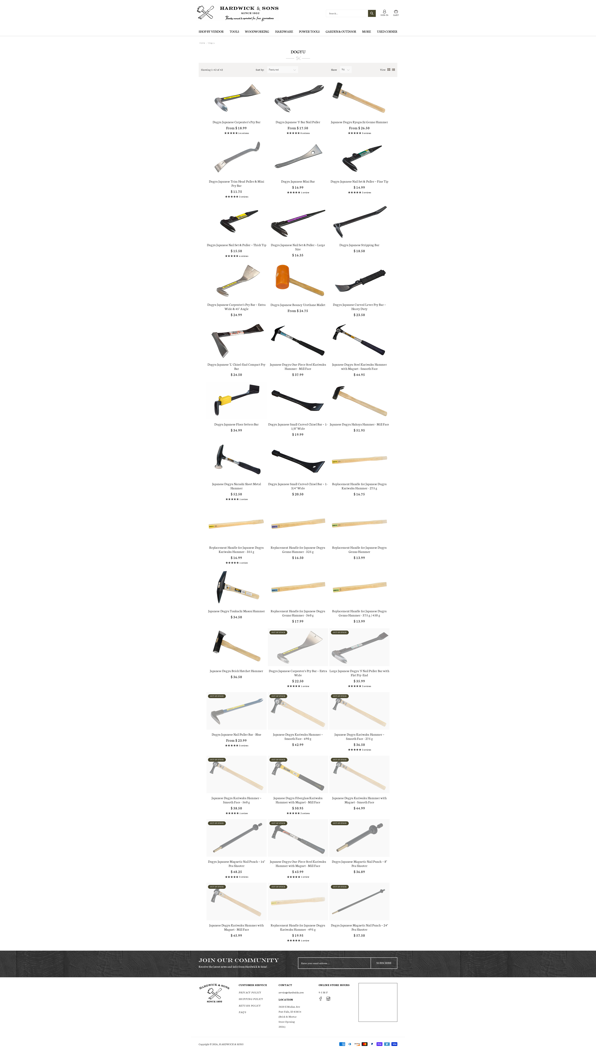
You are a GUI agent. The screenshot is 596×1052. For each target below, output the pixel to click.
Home (202, 43)
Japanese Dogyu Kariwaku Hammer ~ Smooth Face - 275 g (359, 736)
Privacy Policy (250, 992)
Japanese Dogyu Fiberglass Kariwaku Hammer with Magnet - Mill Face (298, 800)
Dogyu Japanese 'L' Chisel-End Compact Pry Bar (237, 366)
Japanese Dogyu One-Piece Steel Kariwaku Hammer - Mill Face (298, 366)
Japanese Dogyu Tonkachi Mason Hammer (236, 611)
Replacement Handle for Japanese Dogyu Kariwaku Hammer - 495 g (298, 927)
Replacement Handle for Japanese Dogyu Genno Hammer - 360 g (298, 613)
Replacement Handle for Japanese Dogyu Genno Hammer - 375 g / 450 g (359, 613)
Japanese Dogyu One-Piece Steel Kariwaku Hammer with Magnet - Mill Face (298, 863)
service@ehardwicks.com (291, 992)
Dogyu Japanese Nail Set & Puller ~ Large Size (298, 247)
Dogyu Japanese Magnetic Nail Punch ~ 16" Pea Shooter (236, 863)
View (383, 69)
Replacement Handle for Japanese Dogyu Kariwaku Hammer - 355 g (236, 549)
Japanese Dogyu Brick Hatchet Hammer (236, 671)
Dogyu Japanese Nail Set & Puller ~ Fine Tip (359, 181)
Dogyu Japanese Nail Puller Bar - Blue (236, 734)
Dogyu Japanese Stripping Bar (359, 245)
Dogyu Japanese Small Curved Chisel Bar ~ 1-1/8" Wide (298, 426)
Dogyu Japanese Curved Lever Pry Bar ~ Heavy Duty (359, 306)
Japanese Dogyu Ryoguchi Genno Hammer (359, 122)
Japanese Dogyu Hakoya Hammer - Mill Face (359, 424)
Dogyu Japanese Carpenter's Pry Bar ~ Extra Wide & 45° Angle (236, 306)
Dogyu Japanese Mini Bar (298, 181)
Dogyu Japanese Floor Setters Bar (236, 424)
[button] (396, 13)
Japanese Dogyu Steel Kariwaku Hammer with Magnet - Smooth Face (359, 366)
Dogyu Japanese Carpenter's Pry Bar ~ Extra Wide (298, 673)
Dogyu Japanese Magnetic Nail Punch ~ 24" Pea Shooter (359, 927)
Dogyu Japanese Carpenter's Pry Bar (236, 122)
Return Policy (250, 1005)
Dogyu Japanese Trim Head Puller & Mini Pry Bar (236, 183)
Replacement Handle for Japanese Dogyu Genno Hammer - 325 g (298, 549)
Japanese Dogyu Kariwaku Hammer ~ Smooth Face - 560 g (236, 800)
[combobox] (351, 13)
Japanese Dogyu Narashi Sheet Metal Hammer (236, 486)
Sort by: (260, 69)
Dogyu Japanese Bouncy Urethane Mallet (298, 305)
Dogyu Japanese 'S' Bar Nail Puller (298, 122)
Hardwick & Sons (231, 1044)
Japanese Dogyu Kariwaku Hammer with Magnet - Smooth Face (359, 800)
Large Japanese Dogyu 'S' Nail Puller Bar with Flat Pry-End (359, 673)
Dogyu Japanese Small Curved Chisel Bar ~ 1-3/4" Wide (298, 486)
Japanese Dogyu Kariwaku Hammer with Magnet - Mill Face (236, 927)
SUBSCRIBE (384, 963)
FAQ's (242, 1012)
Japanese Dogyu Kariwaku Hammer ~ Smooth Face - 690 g (298, 736)
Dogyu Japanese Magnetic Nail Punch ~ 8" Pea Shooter (359, 863)
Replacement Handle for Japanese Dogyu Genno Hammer (359, 549)
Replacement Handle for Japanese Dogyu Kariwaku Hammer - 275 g (359, 486)
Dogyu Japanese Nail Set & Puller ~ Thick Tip (236, 245)
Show (334, 69)
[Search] (372, 13)
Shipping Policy (251, 999)
